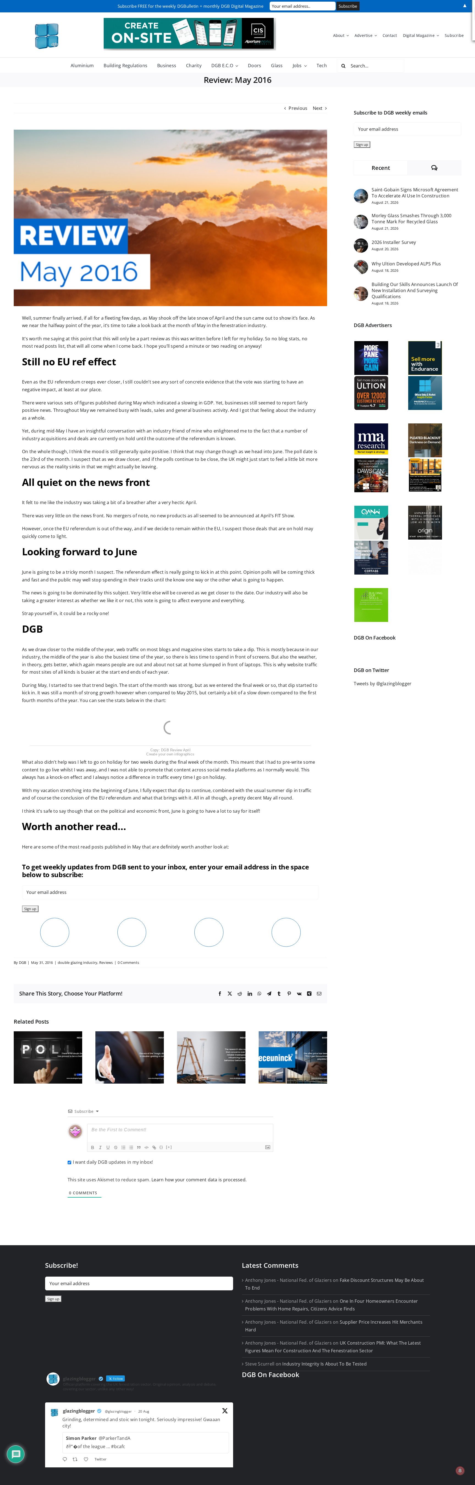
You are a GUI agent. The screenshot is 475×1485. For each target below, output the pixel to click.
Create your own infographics (170, 754)
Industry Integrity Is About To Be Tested (324, 1364)
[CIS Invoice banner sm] (190, 20)
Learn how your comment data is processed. (199, 1180)
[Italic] (100, 1147)
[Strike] (116, 1147)
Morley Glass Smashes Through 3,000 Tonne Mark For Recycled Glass (411, 219)
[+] (169, 1147)
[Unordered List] (131, 1147)
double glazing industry (78, 962)
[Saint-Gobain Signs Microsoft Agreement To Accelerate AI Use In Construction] (361, 192)
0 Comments (128, 962)
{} (161, 1147)
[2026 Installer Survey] (361, 242)
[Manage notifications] (460, 1470)
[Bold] (92, 1147)
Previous (298, 108)
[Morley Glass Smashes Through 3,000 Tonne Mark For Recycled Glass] (361, 218)
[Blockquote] (139, 1147)
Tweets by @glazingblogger (383, 684)
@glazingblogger (118, 1411)
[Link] (154, 1147)
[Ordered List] (123, 1147)
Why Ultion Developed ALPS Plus (406, 264)
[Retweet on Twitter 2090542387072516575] (76, 1460)
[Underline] (108, 1147)
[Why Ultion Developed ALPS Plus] (361, 263)
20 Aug (143, 1411)
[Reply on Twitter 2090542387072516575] (66, 1460)
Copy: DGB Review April (170, 750)
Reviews (106, 962)
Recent (381, 168)
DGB (22, 962)
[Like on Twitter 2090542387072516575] (87, 1460)
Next (318, 108)
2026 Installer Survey (394, 242)
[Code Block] (146, 1147)
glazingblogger (79, 1411)
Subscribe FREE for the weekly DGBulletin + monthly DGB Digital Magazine (190, 6)
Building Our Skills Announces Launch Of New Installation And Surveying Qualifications (415, 290)
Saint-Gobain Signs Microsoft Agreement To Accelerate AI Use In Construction (415, 193)
